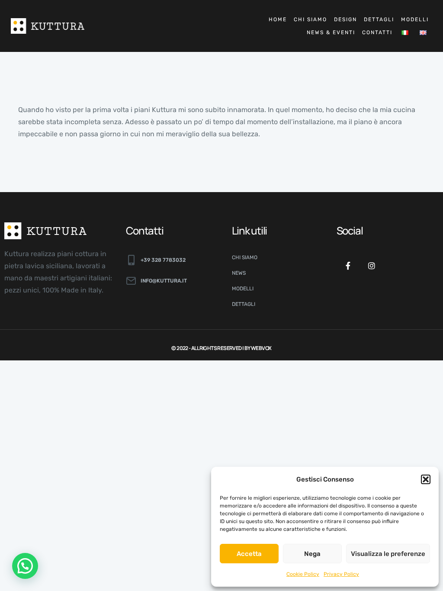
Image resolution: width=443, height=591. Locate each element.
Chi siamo (310, 19)
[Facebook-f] (348, 265)
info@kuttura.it (164, 281)
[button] (425, 479)
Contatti (377, 32)
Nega (312, 554)
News (239, 273)
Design (345, 19)
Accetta (249, 554)
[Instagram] (371, 265)
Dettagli (379, 19)
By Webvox (258, 348)
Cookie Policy (302, 574)
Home (278, 19)
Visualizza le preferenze (388, 554)
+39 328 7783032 (163, 260)
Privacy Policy (341, 574)
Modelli (415, 19)
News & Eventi (331, 32)
